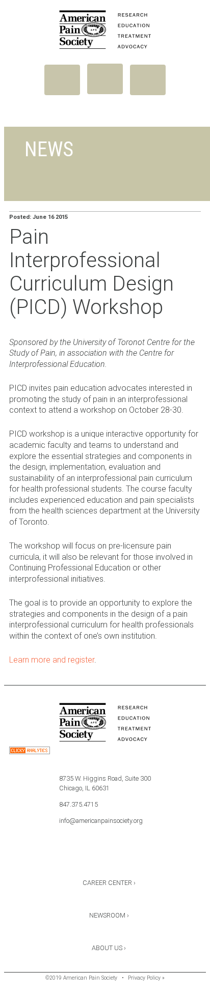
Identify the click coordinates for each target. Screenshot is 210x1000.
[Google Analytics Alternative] (29, 752)
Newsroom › (109, 915)
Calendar (132, 856)
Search (148, 80)
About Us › (109, 948)
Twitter (105, 856)
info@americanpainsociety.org (101, 820)
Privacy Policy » (146, 978)
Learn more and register (51, 660)
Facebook (78, 856)
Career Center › (109, 883)
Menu (62, 80)
